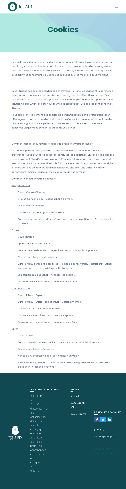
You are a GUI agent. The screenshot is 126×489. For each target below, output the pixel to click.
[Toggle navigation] (116, 7)
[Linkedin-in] (109, 419)
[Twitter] (103, 419)
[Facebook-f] (97, 419)
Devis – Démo (79, 413)
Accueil (75, 396)
